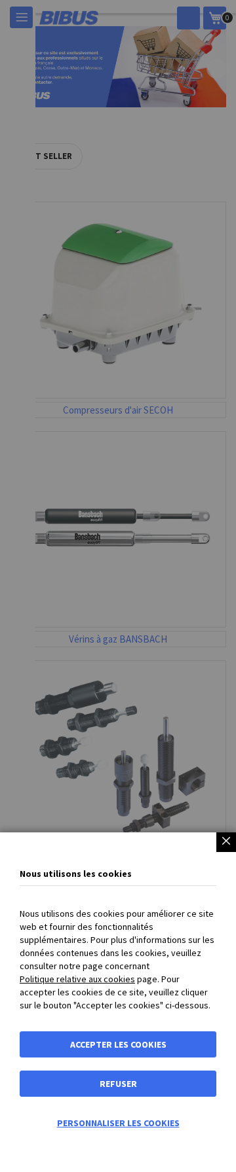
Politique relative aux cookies (77, 979)
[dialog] (118, 586)
